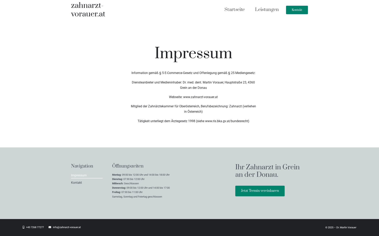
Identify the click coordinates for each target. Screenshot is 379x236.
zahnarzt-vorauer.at (88, 10)
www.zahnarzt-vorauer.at (200, 97)
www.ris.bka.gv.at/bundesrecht (226, 121)
